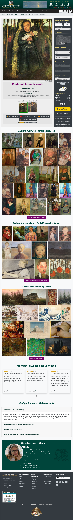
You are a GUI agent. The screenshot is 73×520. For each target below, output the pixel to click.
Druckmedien (40, 11)
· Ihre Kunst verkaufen (35, 479)
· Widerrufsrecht (22, 483)
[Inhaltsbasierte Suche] (66, 11)
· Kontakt (20, 476)
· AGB (20, 479)
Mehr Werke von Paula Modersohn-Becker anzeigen (36, 280)
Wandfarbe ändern (44, 116)
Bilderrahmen (33, 11)
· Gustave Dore (46, 485)
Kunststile (26, 11)
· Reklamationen (22, 485)
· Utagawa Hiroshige (47, 483)
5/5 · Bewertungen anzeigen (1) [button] (30, 122)
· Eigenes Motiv (34, 478)
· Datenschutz (21, 481)
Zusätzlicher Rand (58, 27)
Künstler (14, 11)
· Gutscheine (33, 488)
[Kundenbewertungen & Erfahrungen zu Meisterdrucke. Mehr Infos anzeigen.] (9, 496)
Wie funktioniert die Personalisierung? (14, 410)
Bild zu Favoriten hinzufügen (29, 116)
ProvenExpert (11, 390)
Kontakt (55, 11)
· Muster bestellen (34, 490)
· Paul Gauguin (46, 479)
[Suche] (63, 11)
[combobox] (63, 29)
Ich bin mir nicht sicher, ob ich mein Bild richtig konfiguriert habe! (21, 434)
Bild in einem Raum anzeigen (28, 119)
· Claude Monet (46, 478)
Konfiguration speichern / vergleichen (64, 83)
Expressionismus (15, 14)
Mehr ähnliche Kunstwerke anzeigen (36, 217)
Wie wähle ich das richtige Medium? (13, 429)
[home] (2, 11)
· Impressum (21, 478)
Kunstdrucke (7, 11)
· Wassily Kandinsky (47, 481)
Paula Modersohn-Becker (25, 14)
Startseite (3, 14)
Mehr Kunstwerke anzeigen (36, 358)
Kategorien (19, 11)
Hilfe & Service (48, 11)
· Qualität (33, 483)
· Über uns (21, 486)
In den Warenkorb (63, 109)
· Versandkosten (34, 481)
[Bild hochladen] (70, 11)
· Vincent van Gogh (47, 476)
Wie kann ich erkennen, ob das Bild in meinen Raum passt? (19, 424)
